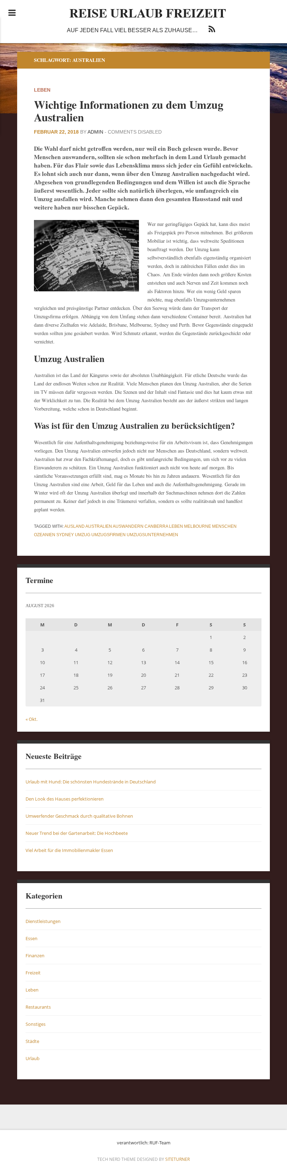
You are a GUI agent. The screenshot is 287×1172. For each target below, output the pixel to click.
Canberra (156, 526)
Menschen (224, 526)
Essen (31, 938)
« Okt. (31, 719)
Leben (42, 90)
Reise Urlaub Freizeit (147, 12)
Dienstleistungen (43, 921)
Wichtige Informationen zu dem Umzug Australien (128, 110)
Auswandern (128, 526)
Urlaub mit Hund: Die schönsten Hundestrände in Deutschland (91, 782)
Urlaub (33, 1058)
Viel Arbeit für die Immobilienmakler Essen (69, 850)
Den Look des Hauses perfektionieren (65, 799)
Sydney (65, 535)
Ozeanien (44, 535)
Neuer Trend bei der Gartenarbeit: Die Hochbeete (77, 833)
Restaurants (38, 1007)
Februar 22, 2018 (56, 132)
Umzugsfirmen (108, 535)
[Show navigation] (12, 12)
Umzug (82, 535)
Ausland (74, 526)
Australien (98, 526)
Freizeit (33, 972)
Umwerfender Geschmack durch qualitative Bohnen (79, 816)
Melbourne (197, 526)
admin (95, 132)
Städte (32, 1041)
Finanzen (35, 955)
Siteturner (177, 1159)
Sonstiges (36, 1024)
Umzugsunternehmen (152, 535)
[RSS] (212, 30)
